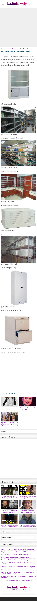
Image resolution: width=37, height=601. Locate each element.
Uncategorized (9, 48)
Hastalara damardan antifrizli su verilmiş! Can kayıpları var (16, 580)
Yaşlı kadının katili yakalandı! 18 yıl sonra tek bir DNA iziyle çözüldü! (27, 526)
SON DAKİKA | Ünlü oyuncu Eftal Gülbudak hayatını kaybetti (9, 512)
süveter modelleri (9, 408)
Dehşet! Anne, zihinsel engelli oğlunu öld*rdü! (27, 497)
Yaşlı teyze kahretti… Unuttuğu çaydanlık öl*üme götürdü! (9, 525)
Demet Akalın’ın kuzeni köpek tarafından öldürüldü (27, 410)
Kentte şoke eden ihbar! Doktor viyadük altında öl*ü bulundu (9, 498)
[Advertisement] (18, 27)
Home (2, 48)
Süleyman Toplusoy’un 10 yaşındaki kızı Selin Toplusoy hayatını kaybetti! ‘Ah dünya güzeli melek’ (18, 572)
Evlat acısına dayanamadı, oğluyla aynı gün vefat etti (27, 511)
